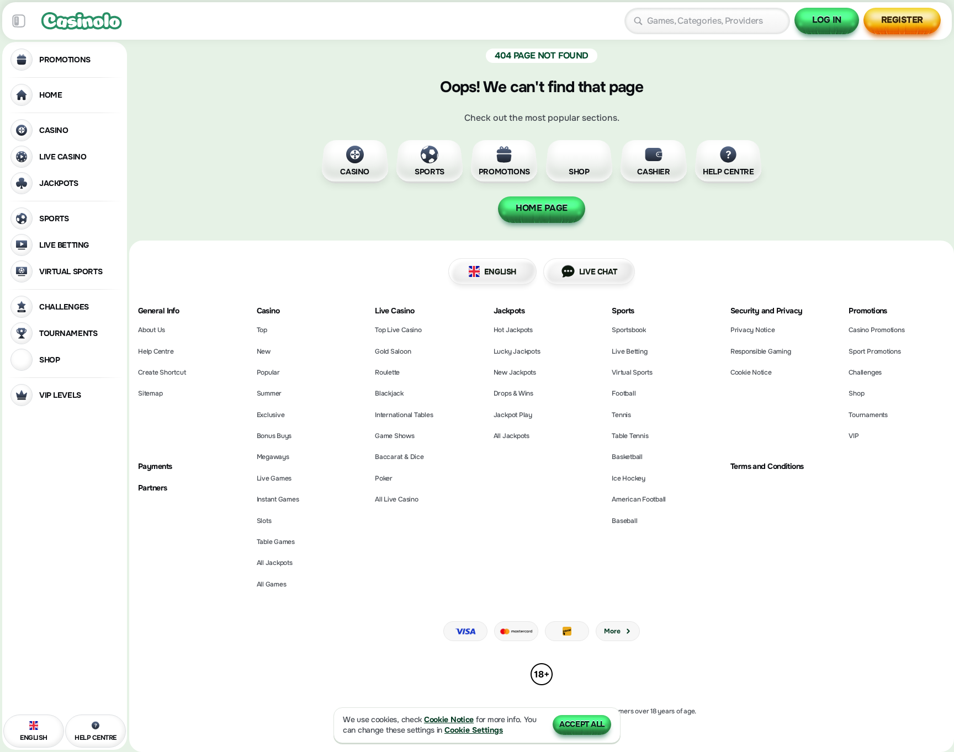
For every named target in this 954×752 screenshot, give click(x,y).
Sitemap (150, 393)
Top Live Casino (398, 330)
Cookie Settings (473, 730)
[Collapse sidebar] (18, 21)
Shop (856, 393)
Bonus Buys (274, 435)
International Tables (404, 414)
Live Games (274, 478)
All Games (272, 584)
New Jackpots (515, 372)
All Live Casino (396, 499)
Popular (268, 372)
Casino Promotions (876, 330)
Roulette (387, 372)
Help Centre (155, 351)
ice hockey (628, 478)
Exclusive (271, 414)
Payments (155, 466)
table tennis (630, 435)
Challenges (865, 372)
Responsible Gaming (760, 351)
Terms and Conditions (767, 466)
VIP (853, 435)
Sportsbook (629, 330)
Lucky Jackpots (517, 351)
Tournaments (868, 414)
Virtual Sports (632, 372)
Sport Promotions (874, 351)
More (612, 631)
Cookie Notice (751, 372)
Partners (152, 488)
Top (262, 330)
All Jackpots (275, 562)
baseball (624, 520)
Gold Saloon (393, 351)
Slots (264, 520)
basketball (627, 456)
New (264, 351)
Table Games (276, 541)
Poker (384, 478)
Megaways (273, 456)
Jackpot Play (513, 414)
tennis (621, 414)
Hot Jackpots (513, 330)
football (623, 393)
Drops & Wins (513, 393)
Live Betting (629, 351)
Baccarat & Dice (399, 456)
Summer (269, 393)
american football (639, 499)
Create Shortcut (162, 372)
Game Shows (395, 435)
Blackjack (389, 393)
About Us (151, 330)
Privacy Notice (752, 330)
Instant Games (278, 499)
